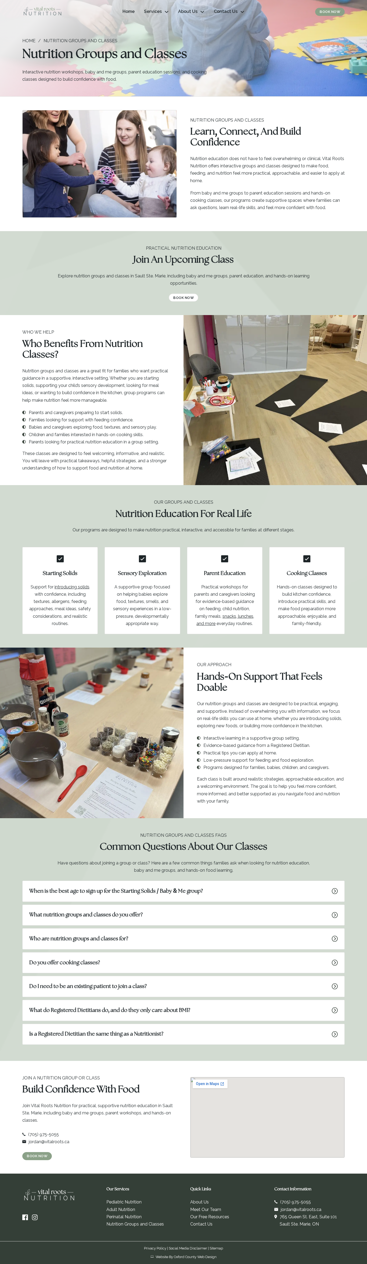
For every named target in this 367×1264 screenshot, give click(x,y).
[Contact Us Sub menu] (242, 12)
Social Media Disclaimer (188, 1248)
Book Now (330, 12)
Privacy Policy (155, 1248)
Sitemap (216, 1248)
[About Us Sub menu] (202, 12)
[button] (183, 891)
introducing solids (72, 586)
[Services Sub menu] (166, 12)
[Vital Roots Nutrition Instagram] (35, 1217)
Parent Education (225, 573)
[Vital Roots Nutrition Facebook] (25, 1217)
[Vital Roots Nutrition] (42, 11)
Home (129, 11)
